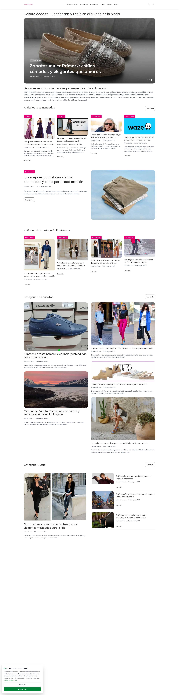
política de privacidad (10, 680)
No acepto (22, 685)
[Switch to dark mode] (153, 4)
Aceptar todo (22, 689)
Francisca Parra (34, 76)
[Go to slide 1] (148, 79)
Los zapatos (94, 4)
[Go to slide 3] (151, 80)
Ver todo (150, 108)
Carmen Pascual (29, 147)
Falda (116, 4)
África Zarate (128, 143)
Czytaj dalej (29, 200)
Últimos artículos (72, 4)
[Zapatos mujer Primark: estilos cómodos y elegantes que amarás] (89, 50)
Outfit (103, 4)
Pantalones (84, 4)
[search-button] (149, 4)
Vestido (109, 4)
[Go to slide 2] (149, 79)
